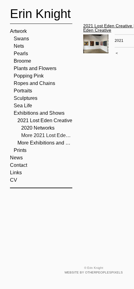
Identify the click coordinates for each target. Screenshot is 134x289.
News (16, 157)
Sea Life (23, 105)
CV (13, 180)
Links (16, 172)
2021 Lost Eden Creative (44, 120)
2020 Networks (38, 128)
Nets (19, 46)
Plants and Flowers (35, 68)
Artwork (18, 31)
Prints (20, 150)
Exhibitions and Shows (39, 113)
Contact (18, 165)
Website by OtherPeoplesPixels (94, 272)
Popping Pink (29, 75)
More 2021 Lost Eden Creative (46, 135)
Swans (21, 38)
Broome (22, 61)
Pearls (21, 53)
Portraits (23, 90)
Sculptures (25, 98)
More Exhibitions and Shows (44, 142)
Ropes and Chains (34, 83)
